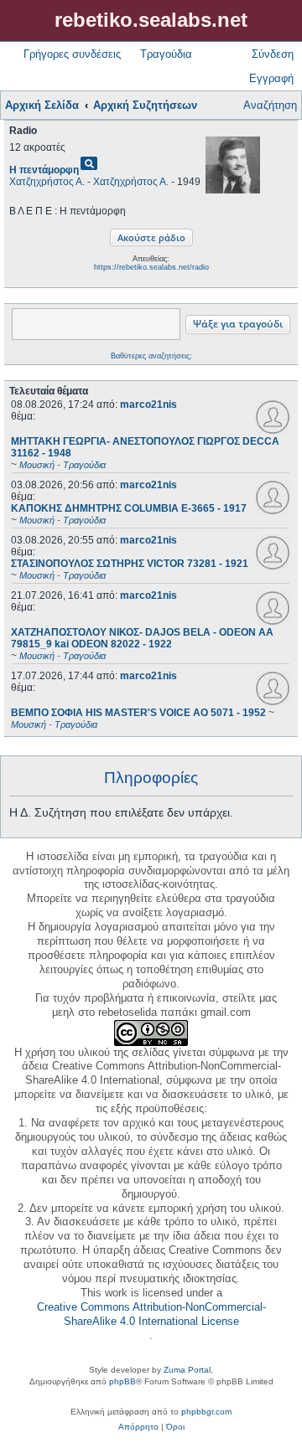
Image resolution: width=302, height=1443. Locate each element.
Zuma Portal (187, 1369)
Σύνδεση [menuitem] (273, 54)
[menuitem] (138, 1427)
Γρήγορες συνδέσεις (72, 54)
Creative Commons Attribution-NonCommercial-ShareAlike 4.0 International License (151, 1314)
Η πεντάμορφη (44, 170)
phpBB (122, 1381)
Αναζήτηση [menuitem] (270, 105)
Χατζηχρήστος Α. (47, 182)
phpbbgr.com (206, 1411)
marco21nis (148, 404)
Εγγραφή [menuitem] (271, 78)
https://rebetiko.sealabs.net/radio (151, 267)
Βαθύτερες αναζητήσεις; (151, 356)
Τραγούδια (166, 54)
